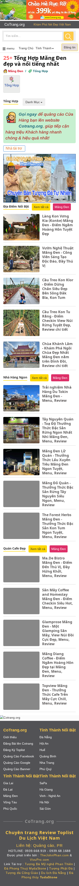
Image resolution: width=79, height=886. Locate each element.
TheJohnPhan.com (54, 855)
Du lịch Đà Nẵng (53, 873)
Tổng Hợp (40, 71)
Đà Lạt (8, 789)
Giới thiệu (10, 737)
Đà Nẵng (46, 737)
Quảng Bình (48, 756)
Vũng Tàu (10, 802)
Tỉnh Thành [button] (44, 48)
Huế (42, 750)
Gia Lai (8, 783)
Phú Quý (46, 769)
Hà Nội (44, 802)
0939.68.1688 (59, 851)
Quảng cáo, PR (48, 845)
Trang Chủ (26, 48)
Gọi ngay (28, 114)
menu (11, 49)
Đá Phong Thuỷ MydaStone (25, 868)
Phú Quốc (10, 808)
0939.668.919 (35, 851)
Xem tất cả (41, 207)
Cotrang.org (31, 126)
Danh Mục (33, 102)
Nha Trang (47, 762)
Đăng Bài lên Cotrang (18, 743)
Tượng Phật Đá (61, 868)
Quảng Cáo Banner (16, 769)
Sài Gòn (45, 808)
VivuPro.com (39, 859)
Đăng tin (69, 47)
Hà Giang (46, 789)
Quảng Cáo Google (16, 762)
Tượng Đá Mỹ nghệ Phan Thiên (49, 864)
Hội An (44, 743)
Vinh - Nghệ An (50, 796)
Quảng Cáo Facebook (18, 756)
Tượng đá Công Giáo (22, 873)
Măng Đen (15, 71)
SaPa (43, 783)
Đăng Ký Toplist (14, 750)
